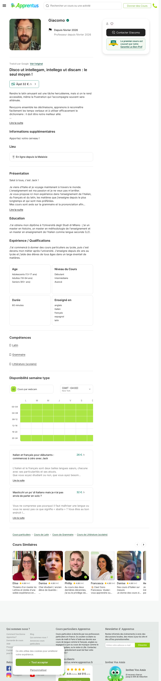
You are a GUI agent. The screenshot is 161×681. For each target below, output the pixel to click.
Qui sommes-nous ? (39, 637)
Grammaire (18, 354)
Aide (8, 644)
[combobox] (83, 5)
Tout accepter (39, 662)
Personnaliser (38, 670)
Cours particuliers (22, 534)
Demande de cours (14, 640)
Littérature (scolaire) (24, 364)
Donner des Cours (137, 6)
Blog (32, 634)
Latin (15, 345)
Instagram (17, 675)
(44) (28, 583)
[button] (112, 24)
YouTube (40, 675)
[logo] (26, 5)
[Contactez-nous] (155, 5)
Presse (9, 647)
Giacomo (56, 20)
